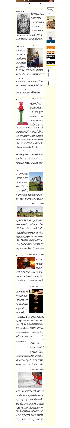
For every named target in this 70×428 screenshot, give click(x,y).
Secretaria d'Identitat (19, 255)
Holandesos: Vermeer (20, 46)
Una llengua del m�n (20, 11)
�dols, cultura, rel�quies (20, 99)
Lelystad (17, 170)
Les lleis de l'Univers (19, 287)
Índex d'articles (48, 13)
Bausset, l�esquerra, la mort (21, 341)
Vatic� (17, 370)
